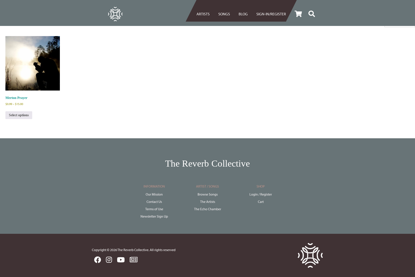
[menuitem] (205, 14)
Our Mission (154, 194)
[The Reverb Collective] (115, 14)
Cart (261, 201)
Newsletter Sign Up (154, 216)
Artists (203, 13)
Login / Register (260, 194)
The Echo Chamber (207, 209)
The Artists (207, 201)
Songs (224, 13)
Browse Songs (208, 194)
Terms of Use (154, 209)
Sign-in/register (271, 13)
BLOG (243, 13)
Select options (19, 115)
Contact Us (154, 201)
